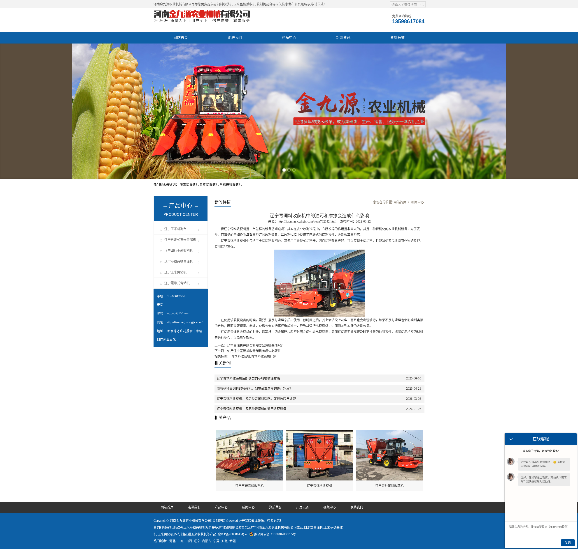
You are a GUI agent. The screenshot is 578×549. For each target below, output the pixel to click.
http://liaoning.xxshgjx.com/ (184, 322)
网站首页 (180, 37)
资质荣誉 (397, 37)
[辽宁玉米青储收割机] (250, 432)
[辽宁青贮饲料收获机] (390, 432)
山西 (189, 541)
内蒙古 (206, 541)
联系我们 (356, 507)
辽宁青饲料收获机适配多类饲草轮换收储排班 (248, 378)
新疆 (232, 541)
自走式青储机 (209, 184)
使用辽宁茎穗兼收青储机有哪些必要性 (254, 351)
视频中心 (329, 507)
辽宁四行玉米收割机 (178, 250)
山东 (180, 541)
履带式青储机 (190, 184)
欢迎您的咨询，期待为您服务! (541, 451)
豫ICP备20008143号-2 (232, 534)
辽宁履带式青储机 (177, 283)
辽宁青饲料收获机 (319, 485)
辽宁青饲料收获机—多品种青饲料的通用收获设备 (251, 409)
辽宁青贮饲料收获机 (389, 485)
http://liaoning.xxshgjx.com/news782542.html (307, 221)
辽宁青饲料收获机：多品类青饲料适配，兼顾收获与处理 (256, 398)
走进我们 (235, 37)
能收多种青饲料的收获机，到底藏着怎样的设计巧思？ (255, 388)
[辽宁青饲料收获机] (320, 432)
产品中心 (289, 37)
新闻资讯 (343, 37)
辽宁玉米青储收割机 (249, 485)
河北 (172, 541)
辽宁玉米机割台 (175, 229)
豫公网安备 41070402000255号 (275, 534)
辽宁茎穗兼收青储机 (178, 261)
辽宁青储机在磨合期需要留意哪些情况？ (255, 345)
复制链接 (218, 520)
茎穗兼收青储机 (230, 184)
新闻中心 (417, 202)
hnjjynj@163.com (177, 313)
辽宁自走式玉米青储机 (180, 239)
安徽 (224, 541)
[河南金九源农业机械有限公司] (202, 10)
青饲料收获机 (223, 4)
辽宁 (197, 541)
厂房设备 (302, 507)
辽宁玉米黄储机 (175, 272)
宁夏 (216, 541)
